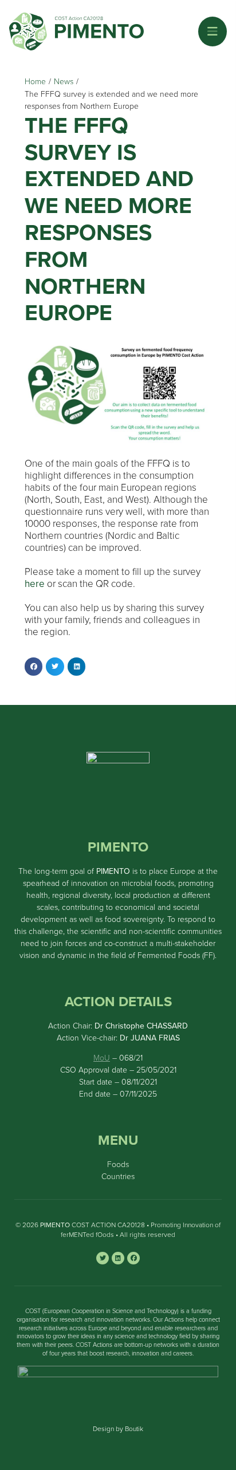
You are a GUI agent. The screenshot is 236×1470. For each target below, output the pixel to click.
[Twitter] (102, 1258)
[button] (212, 31)
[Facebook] (133, 1258)
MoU (101, 1058)
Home (35, 82)
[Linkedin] (118, 1258)
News (63, 82)
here (35, 584)
